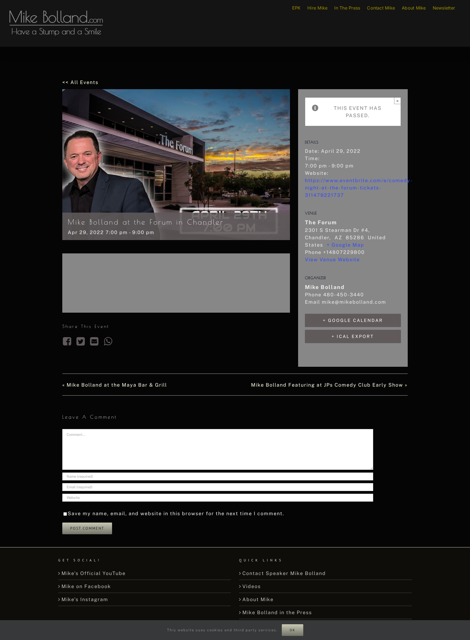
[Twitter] (81, 341)
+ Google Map (345, 245)
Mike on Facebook (86, 586)
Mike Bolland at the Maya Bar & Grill (114, 385)
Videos (251, 586)
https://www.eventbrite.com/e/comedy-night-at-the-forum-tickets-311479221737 (359, 188)
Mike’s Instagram (84, 599)
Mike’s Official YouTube (93, 573)
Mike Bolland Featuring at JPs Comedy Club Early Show (329, 385)
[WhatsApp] (108, 341)
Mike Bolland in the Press (277, 612)
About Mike (258, 599)
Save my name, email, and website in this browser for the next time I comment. (176, 513)
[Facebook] (68, 341)
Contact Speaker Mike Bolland (284, 573)
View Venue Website (332, 259)
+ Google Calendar (353, 320)
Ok (292, 630)
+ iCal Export (353, 336)
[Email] (94, 341)
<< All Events (80, 82)
